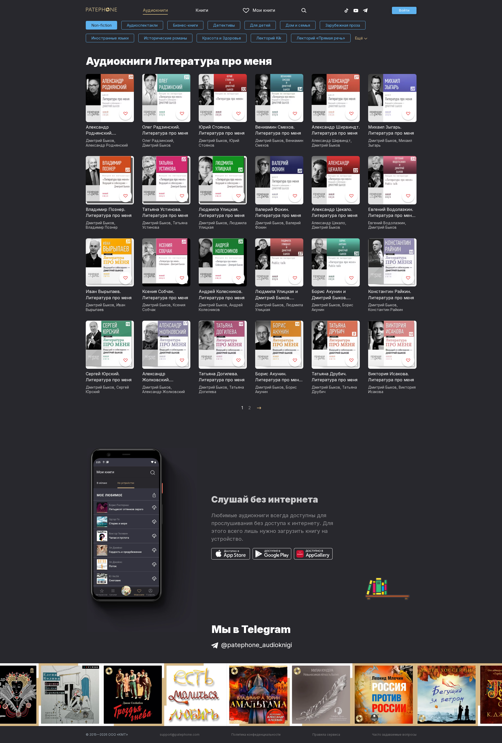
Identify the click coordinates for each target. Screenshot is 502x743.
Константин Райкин (385, 310)
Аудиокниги (155, 10)
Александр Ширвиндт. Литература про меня (336, 130)
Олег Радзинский (157, 141)
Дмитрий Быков (100, 141)
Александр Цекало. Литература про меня (334, 212)
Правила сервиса (326, 734)
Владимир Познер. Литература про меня (109, 212)
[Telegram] (365, 10)
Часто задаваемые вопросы (394, 734)
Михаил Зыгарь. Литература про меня (391, 130)
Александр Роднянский (107, 145)
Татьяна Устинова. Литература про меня (165, 212)
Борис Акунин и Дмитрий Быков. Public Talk (329, 295)
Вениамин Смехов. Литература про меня (278, 130)
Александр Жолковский (163, 392)
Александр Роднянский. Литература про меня (109, 130)
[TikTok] (346, 10)
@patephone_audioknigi (256, 645)
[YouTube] (356, 10)
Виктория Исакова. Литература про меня (391, 377)
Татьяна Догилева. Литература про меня (221, 377)
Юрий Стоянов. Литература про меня (221, 130)
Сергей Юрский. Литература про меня (109, 377)
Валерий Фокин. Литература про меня (278, 212)
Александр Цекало (328, 223)
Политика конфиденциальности (256, 734)
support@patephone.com (179, 734)
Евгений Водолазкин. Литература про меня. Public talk (391, 213)
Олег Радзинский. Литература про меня (165, 130)
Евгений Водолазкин (386, 223)
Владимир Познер (102, 227)
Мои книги (264, 10)
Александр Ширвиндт (331, 141)
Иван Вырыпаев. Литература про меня (109, 294)
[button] (404, 10)
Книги (202, 10)
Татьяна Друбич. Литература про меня (334, 377)
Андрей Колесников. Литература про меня (221, 294)
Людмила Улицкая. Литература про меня (221, 212)
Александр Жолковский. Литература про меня (165, 377)
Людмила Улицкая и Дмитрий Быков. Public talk (276, 295)
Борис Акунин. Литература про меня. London (278, 377)
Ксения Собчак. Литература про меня (165, 294)
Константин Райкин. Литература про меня (391, 294)
